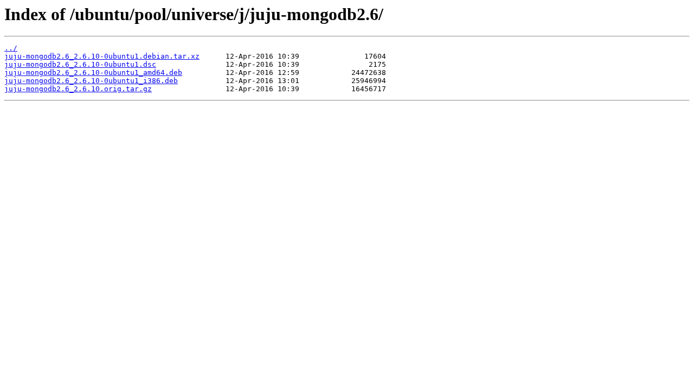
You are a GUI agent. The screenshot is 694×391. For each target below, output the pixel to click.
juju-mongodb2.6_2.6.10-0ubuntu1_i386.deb (91, 81)
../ (10, 48)
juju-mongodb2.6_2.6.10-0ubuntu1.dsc (80, 64)
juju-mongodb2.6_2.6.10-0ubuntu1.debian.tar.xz (102, 56)
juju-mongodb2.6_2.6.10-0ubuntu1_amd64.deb (93, 72)
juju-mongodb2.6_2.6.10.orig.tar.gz (78, 89)
